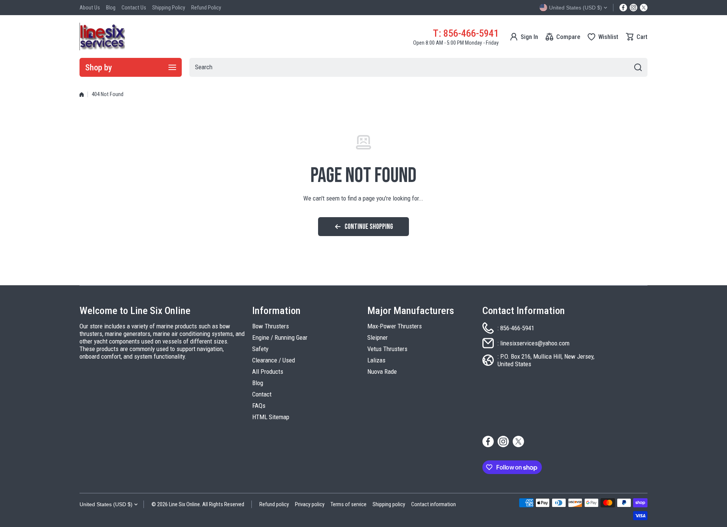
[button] (636, 36)
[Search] (638, 67)
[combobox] (418, 67)
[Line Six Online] (102, 36)
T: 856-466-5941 (466, 33)
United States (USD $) (106, 504)
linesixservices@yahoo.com (534, 343)
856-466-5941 (517, 328)
